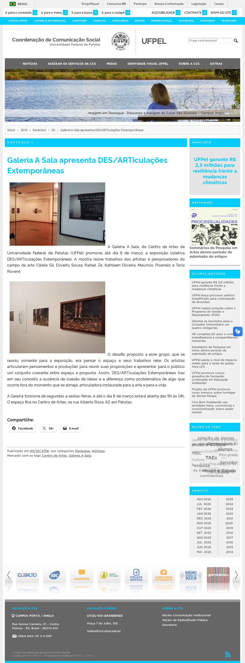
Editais (140, 20)
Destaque (18, 142)
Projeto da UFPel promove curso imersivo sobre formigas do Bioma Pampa (213, 392)
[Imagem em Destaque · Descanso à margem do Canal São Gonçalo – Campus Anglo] (122, 121)
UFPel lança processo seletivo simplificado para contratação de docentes (213, 298)
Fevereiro (39, 130)
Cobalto (100, 20)
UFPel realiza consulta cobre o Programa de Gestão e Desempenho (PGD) (214, 311)
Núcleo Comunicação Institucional (186, 615)
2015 (229, 547)
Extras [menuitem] (216, 63)
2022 (229, 513)
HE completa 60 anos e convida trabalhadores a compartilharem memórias (215, 337)
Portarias (207, 20)
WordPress (35, 655)
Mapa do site (223, 12)
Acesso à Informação (50, 20)
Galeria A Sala (80, 455)
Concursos (120, 20)
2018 (229, 532)
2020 (229, 523)
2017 (229, 537)
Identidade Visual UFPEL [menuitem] (148, 63)
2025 (229, 499)
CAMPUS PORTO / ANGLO (35, 615)
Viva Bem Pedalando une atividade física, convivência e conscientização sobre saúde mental (213, 407)
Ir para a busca (84, 12)
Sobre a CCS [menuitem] (189, 63)
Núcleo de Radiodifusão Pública (185, 620)
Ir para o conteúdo (20, 12)
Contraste (195, 12)
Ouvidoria (186, 20)
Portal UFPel (18, 20)
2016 (229, 542)
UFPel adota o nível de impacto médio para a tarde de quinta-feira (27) (214, 363)
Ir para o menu (53, 12)
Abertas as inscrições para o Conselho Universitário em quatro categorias (212, 324)
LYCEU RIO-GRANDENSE (105, 615)
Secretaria (169, 624)
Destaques (202, 202)
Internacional (161, 20)
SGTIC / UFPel (84, 655)
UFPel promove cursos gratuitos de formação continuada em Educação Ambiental (210, 377)
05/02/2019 (39, 451)
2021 (229, 518)
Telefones (228, 20)
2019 (24, 130)
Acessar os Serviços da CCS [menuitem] (72, 63)
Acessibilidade (165, 12)
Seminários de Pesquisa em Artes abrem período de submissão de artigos (213, 252)
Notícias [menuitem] (30, 63)
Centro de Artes (54, 455)
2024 (229, 504)
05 (53, 130)
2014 (229, 551)
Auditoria (79, 20)
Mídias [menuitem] (111, 63)
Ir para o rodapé (115, 12)
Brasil (23, 4)
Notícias (98, 451)
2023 (229, 508)
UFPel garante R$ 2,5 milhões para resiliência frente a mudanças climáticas (215, 171)
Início (11, 130)
